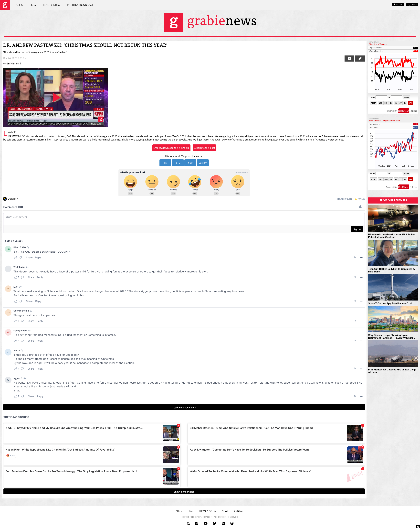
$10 (178, 162)
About (179, 510)
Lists (33, 4)
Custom (203, 162)
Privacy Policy (207, 510)
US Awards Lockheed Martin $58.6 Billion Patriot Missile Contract (391, 236)
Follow (399, 4)
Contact (239, 510)
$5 (165, 162)
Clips (19, 4)
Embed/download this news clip (171, 147)
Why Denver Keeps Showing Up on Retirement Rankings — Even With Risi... (391, 336)
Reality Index (51, 4)
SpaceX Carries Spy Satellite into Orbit (390, 303)
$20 (190, 162)
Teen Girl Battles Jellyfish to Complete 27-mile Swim (392, 270)
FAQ (191, 510)
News (225, 510)
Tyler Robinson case (80, 4)
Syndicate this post (204, 147)
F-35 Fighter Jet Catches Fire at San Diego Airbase (392, 371)
